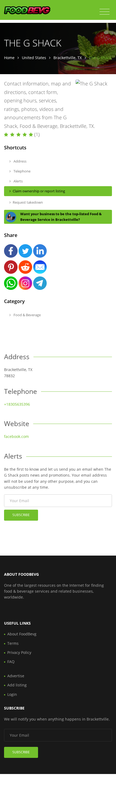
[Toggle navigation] (104, 11)
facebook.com (16, 436)
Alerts (18, 181)
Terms (13, 643)
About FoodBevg (21, 633)
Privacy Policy (19, 652)
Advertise (15, 675)
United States (34, 57)
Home (9, 57)
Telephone (21, 171)
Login (12, 694)
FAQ (11, 661)
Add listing (17, 684)
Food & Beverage (27, 314)
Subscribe (21, 515)
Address (19, 161)
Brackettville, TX (67, 57)
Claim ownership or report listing (39, 191)
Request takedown (28, 202)
